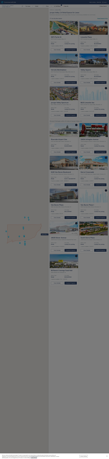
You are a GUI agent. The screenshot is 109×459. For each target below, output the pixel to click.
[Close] (107, 456)
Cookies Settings (83, 456)
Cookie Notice (34, 457)
